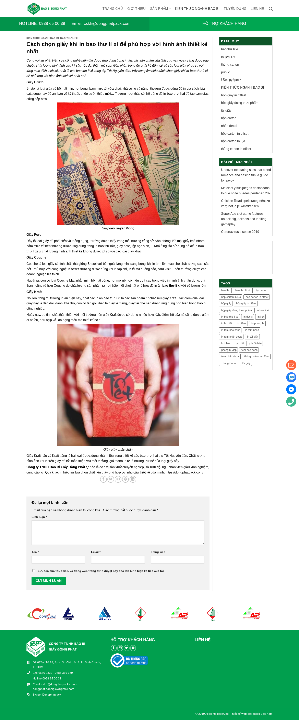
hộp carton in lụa (233, 141)
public (225, 72)
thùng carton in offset (256, 356)
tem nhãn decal (230, 356)
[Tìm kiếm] (271, 8)
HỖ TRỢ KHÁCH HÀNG (224, 23)
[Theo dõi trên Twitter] (127, 648)
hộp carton (261, 290)
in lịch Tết (228, 57)
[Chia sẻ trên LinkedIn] (133, 479)
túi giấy (226, 110)
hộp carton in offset (234, 133)
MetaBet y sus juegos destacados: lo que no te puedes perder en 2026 (246, 190)
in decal (248, 316)
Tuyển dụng (235, 8)
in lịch (261, 316)
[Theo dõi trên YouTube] (133, 648)
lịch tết (240, 343)
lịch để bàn (255, 343)
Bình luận (39, 517)
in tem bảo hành (230, 329)
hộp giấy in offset (246, 303)
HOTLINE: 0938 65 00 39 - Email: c (52, 23)
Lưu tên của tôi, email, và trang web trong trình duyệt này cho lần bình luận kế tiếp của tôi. (101, 570)
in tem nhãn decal (231, 336)
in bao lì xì (263, 310)
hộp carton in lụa (231, 296)
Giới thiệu (136, 8)
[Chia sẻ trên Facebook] (103, 479)
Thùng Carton (229, 363)
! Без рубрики (231, 79)
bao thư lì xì (68, 38)
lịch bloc (226, 343)
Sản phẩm (159, 8)
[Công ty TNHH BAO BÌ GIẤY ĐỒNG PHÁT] (51, 8)
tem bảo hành (249, 349)
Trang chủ (113, 8)
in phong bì (257, 323)
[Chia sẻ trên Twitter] (110, 479)
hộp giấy (226, 303)
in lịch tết (226, 323)
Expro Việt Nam (262, 713)
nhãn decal (229, 126)
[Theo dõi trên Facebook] (114, 648)
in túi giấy (253, 336)
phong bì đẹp (229, 349)
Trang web (158, 552)
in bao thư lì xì (230, 316)
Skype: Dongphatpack (47, 694)
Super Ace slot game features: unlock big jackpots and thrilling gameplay (243, 219)
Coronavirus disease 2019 (240, 231)
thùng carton (230, 64)
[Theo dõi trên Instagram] (120, 648)
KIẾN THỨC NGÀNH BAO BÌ (197, 8)
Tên (35, 552)
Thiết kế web (238, 713)
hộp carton (228, 118)
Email (95, 552)
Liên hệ (257, 8)
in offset (242, 323)
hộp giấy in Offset (233, 95)
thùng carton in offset (236, 149)
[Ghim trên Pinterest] (125, 479)
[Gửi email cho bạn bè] (118, 479)
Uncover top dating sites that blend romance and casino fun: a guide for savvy (246, 175)
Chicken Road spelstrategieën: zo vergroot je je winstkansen (245, 203)
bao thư (225, 290)
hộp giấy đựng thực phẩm (239, 103)
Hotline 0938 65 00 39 (47, 678)
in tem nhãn (252, 329)
